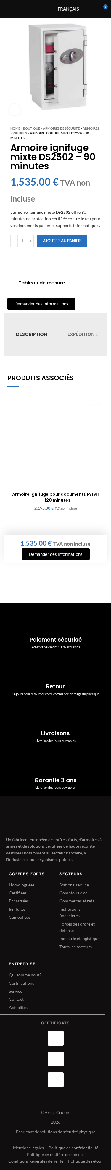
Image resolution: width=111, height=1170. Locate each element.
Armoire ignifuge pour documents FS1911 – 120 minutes (55, 497)
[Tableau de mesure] (10, 283)
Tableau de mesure (41, 282)
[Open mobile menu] (39, 9)
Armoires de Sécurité (61, 128)
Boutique (31, 128)
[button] (95, 401)
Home (15, 128)
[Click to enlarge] (15, 109)
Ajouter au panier (62, 240)
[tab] (31, 334)
